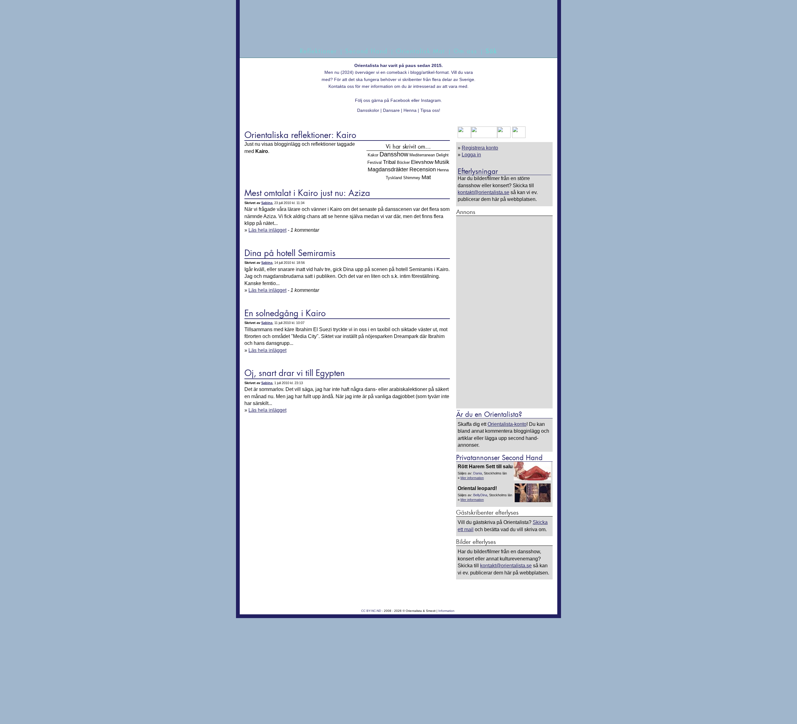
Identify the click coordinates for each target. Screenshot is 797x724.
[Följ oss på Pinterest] (504, 136)
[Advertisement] (504, 311)
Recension (422, 169)
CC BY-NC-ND (371, 610)
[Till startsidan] (391, 30)
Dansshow (394, 154)
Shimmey (411, 177)
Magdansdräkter (388, 169)
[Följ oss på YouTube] (484, 136)
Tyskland (394, 177)
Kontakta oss (341, 86)
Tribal (389, 162)
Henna (443, 170)
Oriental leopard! (477, 488)
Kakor (373, 155)
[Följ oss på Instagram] (518, 136)
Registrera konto (480, 147)
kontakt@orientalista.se (483, 192)
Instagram (431, 100)
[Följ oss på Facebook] (464, 136)
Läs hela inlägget (267, 230)
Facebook (400, 100)
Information (446, 610)
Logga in (471, 154)
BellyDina (480, 495)
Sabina (266, 203)
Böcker (403, 162)
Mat (426, 177)
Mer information (472, 478)
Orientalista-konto (507, 424)
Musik (442, 162)
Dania (477, 473)
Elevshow (422, 162)
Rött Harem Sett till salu (485, 466)
